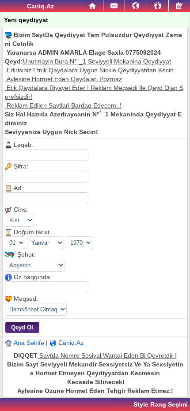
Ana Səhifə (29, 342)
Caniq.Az (71, 342)
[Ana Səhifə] (92, 6)
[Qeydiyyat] (179, 6)
